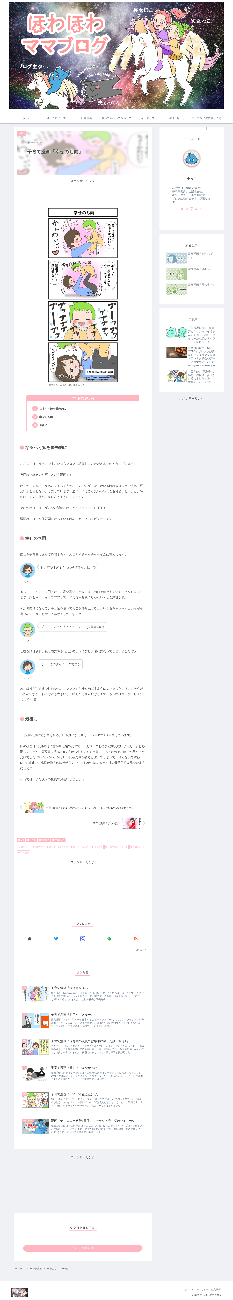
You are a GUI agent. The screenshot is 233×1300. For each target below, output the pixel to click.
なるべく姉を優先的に (53, 408)
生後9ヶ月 (59, 840)
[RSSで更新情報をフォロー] (135, 938)
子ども (33, 840)
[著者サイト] (29, 938)
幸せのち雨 (46, 416)
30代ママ (39, 847)
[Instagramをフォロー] (82, 938)
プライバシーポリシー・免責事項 (203, 1289)
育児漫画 (25, 852)
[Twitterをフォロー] (56, 938)
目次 (81, 398)
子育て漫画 (113, 847)
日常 (125, 847)
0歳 (22, 840)
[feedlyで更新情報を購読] (109, 938)
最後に (43, 425)
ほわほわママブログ (58, 847)
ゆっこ (76, 847)
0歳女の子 (25, 847)
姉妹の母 (98, 847)
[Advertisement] (82, 191)
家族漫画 (45, 840)
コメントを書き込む (82, 1248)
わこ (87, 847)
